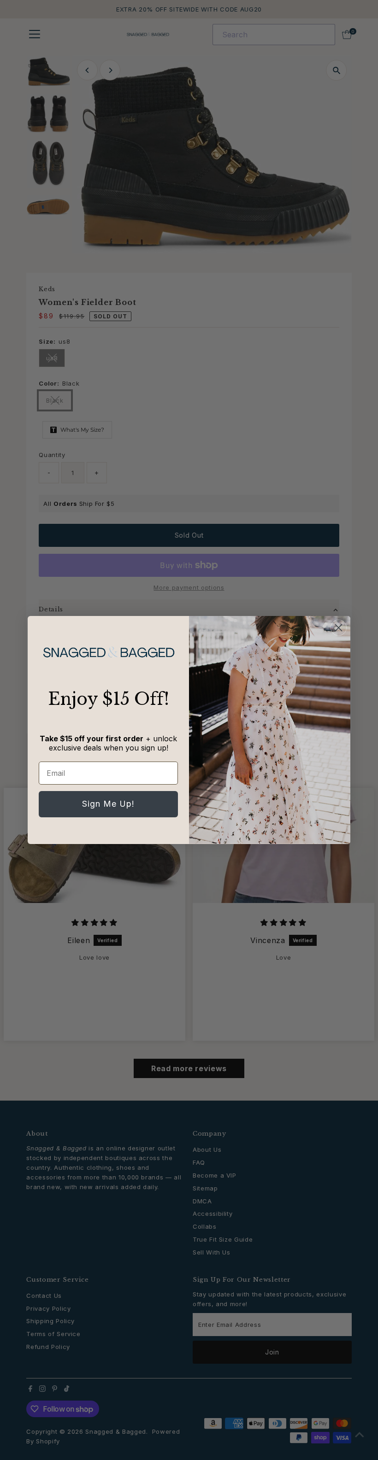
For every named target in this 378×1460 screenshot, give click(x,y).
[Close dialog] (339, 628)
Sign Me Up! (108, 804)
